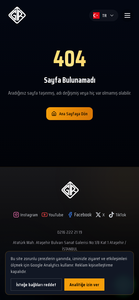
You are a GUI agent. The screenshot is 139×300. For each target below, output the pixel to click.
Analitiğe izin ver (84, 284)
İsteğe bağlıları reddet (36, 284)
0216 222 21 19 (69, 232)
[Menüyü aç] (127, 15)
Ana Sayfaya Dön (73, 113)
